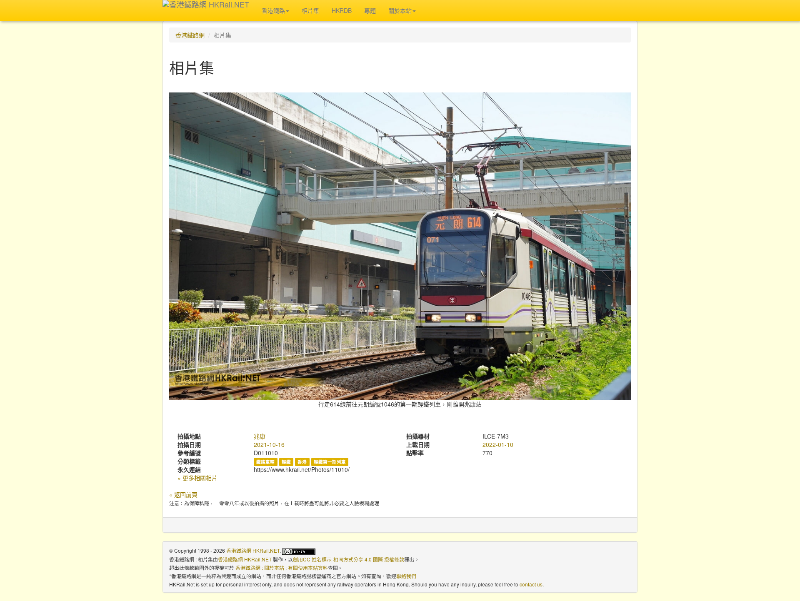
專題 (370, 10)
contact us (531, 584)
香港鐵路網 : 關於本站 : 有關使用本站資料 (281, 567)
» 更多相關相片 (198, 478)
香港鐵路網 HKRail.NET (253, 550)
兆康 (259, 436)
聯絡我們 (406, 575)
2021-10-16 (269, 444)
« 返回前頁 (183, 494)
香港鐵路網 (190, 35)
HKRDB (342, 10)
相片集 (310, 10)
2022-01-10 (497, 444)
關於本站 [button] (400, 10)
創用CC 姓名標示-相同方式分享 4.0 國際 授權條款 (348, 559)
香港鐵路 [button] (273, 10)
